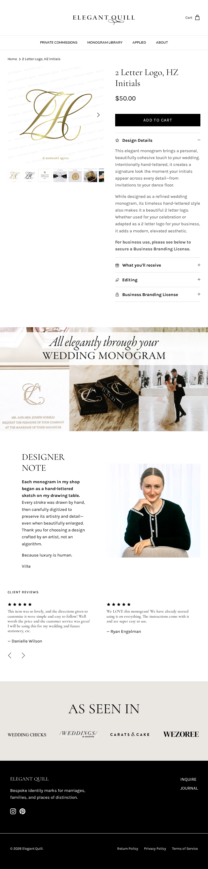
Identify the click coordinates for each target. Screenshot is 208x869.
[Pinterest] (22, 811)
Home (12, 59)
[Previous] (9, 655)
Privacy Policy (155, 848)
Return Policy (127, 848)
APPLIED (139, 42)
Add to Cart (157, 120)
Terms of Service (185, 848)
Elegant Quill (32, 848)
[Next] (98, 114)
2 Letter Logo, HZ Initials (41, 59)
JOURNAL (189, 788)
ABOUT (162, 42)
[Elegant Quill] (104, 17)
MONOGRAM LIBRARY (105, 42)
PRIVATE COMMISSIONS (58, 42)
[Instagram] (13, 811)
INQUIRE (188, 779)
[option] (56, 115)
